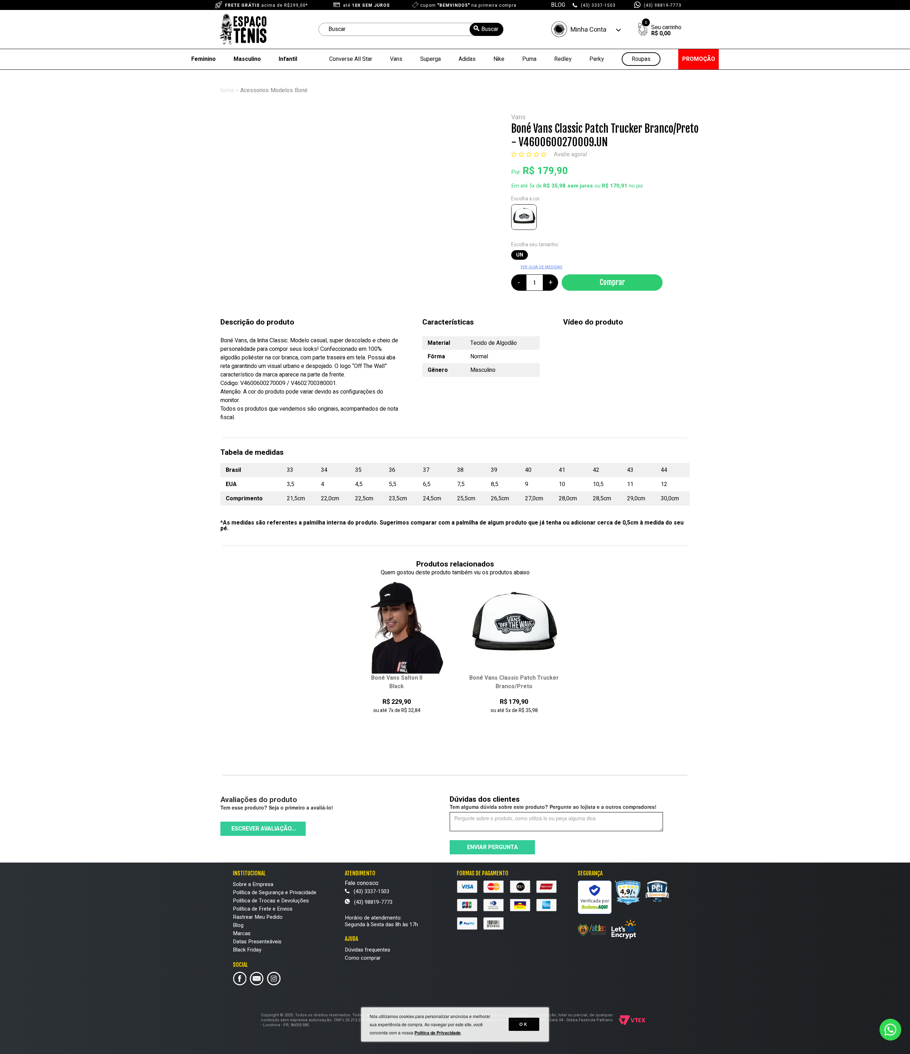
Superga (430, 59)
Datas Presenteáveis (257, 941)
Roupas (641, 59)
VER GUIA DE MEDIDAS (541, 267)
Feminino (203, 59)
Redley (563, 59)
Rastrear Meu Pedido (258, 917)
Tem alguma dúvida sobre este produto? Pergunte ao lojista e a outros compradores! (553, 806)
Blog (238, 925)
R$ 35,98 (554, 186)
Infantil (288, 59)
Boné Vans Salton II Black (396, 682)
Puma (529, 59)
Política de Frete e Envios (263, 909)
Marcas (242, 933)
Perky (596, 59)
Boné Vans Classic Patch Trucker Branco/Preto (514, 682)
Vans (396, 59)
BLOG (558, 5)
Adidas (467, 59)
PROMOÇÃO (698, 59)
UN (519, 255)
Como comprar (363, 958)
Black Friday (247, 950)
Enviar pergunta (492, 847)
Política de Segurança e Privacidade (274, 892)
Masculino (247, 59)
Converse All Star (350, 59)
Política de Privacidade (437, 1032)
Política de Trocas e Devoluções (271, 901)
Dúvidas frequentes (367, 950)
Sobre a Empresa (253, 884)
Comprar (612, 282)
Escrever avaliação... (263, 828)
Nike (498, 59)
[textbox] (410, 29)
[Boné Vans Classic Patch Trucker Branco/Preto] (525, 218)
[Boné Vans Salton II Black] (397, 626)
